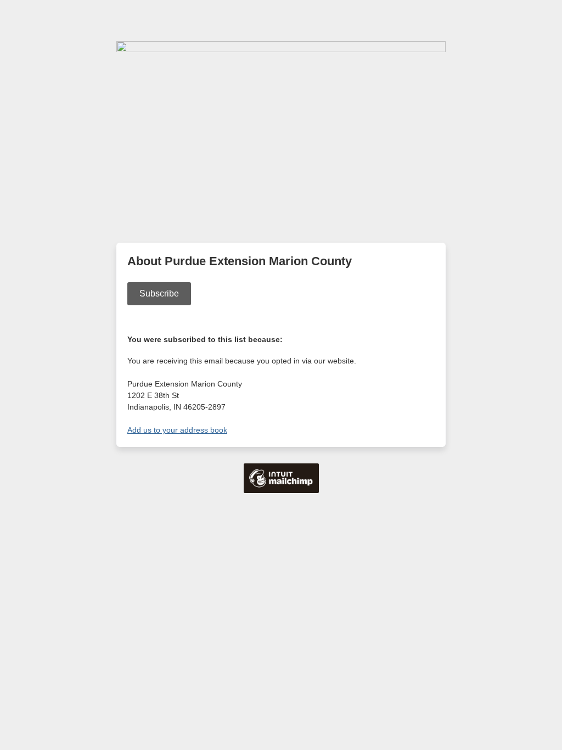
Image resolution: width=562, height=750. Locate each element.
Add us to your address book (177, 430)
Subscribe (159, 293)
